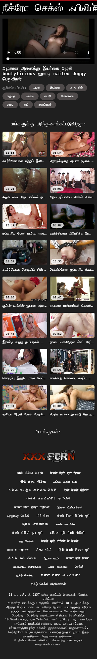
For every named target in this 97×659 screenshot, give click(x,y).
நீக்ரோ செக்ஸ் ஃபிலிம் (33, 640)
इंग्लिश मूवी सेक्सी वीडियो (67, 533)
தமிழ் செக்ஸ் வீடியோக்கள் (48, 584)
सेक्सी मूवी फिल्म (77, 558)
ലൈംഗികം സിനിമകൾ (27, 566)
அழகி (36, 87)
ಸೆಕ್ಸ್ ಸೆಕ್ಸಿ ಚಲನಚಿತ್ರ (61, 575)
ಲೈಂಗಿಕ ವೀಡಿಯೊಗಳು (35, 524)
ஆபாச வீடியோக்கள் (70, 507)
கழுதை (11, 96)
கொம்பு (30, 96)
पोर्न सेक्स (43, 516)
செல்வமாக (67, 96)
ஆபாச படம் (51, 558)
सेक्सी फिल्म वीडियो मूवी (73, 516)
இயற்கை (55, 87)
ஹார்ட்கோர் (45, 104)
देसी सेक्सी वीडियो (76, 490)
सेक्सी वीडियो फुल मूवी (27, 533)
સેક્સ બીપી (43, 550)
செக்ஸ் (79, 566)
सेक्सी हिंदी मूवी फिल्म (65, 473)
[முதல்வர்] (48, 456)
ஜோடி (10, 104)
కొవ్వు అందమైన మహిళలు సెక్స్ (32, 490)
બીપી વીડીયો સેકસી (30, 473)
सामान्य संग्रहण (18, 550)
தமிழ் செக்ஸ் (24, 575)
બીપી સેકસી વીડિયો (33, 481)
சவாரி (47, 96)
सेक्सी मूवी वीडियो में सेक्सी (60, 541)
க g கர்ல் (76, 87)
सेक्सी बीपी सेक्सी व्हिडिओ (31, 507)
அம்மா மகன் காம (65, 481)
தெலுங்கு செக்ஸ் (18, 516)
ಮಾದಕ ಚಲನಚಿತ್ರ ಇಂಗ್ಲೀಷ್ (48, 498)
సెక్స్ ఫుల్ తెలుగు (22, 558)
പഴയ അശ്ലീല (58, 566)
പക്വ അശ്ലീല (65, 524)
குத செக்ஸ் (26, 541)
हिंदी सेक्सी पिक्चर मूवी (74, 550)
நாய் (26, 104)
